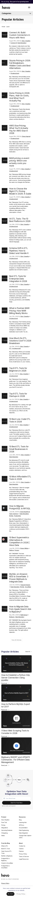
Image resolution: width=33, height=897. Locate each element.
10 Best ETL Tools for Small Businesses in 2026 (19, 449)
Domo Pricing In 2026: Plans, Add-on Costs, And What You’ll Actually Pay (19, 97)
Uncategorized (15, 73)
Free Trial (4, 822)
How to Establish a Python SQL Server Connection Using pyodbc (15, 677)
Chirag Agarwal (26, 136)
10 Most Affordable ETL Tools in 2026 (20, 477)
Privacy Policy (23, 854)
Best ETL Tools (5, 848)
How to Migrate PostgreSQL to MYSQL (19, 507)
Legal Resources (24, 859)
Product (17, 550)
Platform (11, 550)
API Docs (21, 825)
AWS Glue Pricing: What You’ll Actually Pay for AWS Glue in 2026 (18, 129)
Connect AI (14, 43)
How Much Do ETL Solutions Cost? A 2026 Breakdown (20, 340)
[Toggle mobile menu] (29, 7)
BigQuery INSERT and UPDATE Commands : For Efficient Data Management (15, 759)
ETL (10, 348)
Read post (4, 683)
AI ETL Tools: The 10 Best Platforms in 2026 (19, 219)
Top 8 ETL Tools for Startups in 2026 (18, 394)
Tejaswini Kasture (25, 585)
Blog (20, 820)
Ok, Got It (10, 894)
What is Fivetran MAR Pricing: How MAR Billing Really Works (19, 310)
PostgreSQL (17, 516)
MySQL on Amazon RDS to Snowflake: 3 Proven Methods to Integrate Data (18, 578)
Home (3, 26)
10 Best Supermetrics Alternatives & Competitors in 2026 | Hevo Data (19, 541)
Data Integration (21, 43)
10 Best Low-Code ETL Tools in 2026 (19, 420)
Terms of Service (24, 856)
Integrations (4, 827)
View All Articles (16, 640)
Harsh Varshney (13, 513)
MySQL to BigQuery (6, 856)
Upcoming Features (6, 830)
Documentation (23, 827)
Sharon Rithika (24, 548)
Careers (21, 848)
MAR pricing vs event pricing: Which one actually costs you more (19, 162)
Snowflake (28, 587)
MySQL (11, 516)
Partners (21, 851)
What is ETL (4, 846)
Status (3, 835)
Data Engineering (24, 830)
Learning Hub (23, 822)
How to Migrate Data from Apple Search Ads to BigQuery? (20, 609)
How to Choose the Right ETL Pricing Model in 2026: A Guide (20, 191)
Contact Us (22, 846)
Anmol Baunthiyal (25, 511)
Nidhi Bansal (24, 615)
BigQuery (12, 617)
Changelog (4, 833)
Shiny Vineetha (26, 41)
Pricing (3, 825)
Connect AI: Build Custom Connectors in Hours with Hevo (19, 35)
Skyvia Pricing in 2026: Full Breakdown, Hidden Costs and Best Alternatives (20, 64)
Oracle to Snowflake (7, 863)
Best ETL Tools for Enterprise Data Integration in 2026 (18, 278)
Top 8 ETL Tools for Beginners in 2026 (18, 369)
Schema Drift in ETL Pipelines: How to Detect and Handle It (18, 250)
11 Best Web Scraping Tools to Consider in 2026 (15, 731)
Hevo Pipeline (5, 820)
